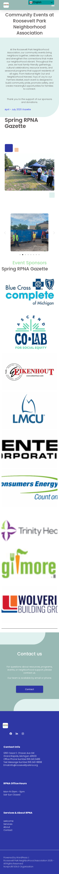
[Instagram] (23, 733)
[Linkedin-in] (17, 733)
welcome (8, 821)
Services (7, 824)
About (6, 827)
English (37, 2)
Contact (7, 830)
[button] (53, 5)
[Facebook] (11, 733)
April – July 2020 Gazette (18, 109)
